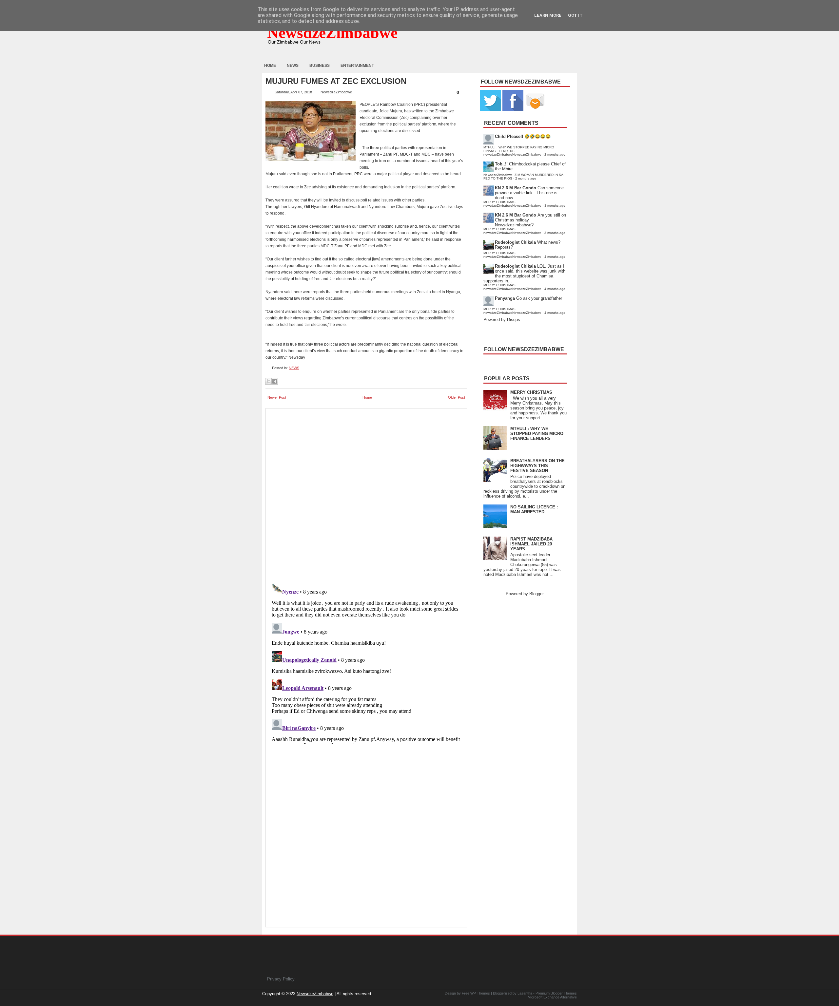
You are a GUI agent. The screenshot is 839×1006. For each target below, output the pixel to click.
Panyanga (505, 298)
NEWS (294, 368)
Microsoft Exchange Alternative (552, 997)
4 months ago (554, 256)
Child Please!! (509, 136)
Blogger (536, 593)
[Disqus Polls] (366, 494)
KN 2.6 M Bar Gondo (515, 187)
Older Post (456, 397)
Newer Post (276, 397)
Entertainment (357, 65)
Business (319, 65)
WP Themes (480, 993)
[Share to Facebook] (274, 381)
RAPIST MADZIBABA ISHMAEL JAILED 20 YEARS (531, 544)
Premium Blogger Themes (556, 993)
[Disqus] (366, 662)
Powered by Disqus (501, 319)
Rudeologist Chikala (515, 242)
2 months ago (554, 154)
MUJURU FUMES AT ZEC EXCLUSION (335, 81)
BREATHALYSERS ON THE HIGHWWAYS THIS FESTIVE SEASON (537, 465)
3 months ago (554, 205)
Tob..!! (501, 163)
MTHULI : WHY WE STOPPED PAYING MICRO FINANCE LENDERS (536, 433)
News (293, 65)
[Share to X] (268, 381)
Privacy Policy (281, 979)
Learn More (547, 15)
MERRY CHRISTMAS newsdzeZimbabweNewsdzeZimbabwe (512, 203)
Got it (575, 15)
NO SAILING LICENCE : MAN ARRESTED (534, 509)
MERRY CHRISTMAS (531, 392)
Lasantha (524, 993)
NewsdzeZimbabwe (332, 32)
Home (270, 65)
